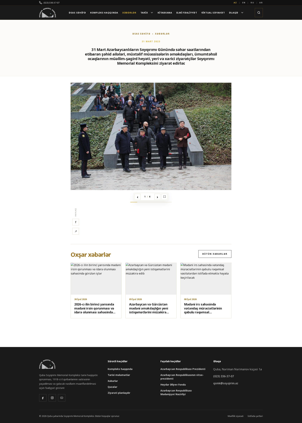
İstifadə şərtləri (255, 416)
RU (252, 2)
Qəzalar (112, 386)
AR (261, 2)
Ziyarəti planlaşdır (119, 392)
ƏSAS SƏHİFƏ (141, 33)
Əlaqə (233, 12)
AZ (235, 2)
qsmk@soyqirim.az (225, 383)
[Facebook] (42, 397)
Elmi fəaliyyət (186, 13)
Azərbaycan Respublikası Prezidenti (182, 369)
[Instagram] (52, 397)
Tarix (144, 12)
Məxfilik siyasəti (235, 416)
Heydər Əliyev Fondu (173, 384)
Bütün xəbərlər (214, 253)
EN (244, 2)
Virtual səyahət (213, 13)
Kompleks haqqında (104, 13)
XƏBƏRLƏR (162, 33)
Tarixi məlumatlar (119, 375)
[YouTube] (61, 397)
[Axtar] (259, 12)
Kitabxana (165, 13)
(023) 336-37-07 (52, 2)
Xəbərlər (129, 13)
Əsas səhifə (77, 13)
